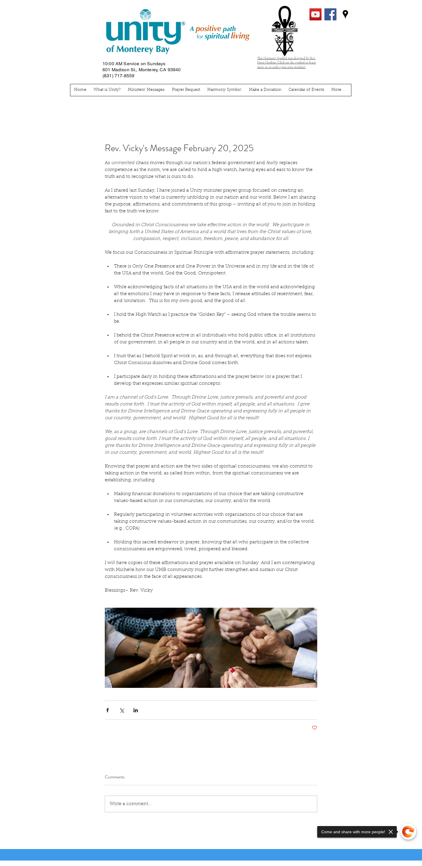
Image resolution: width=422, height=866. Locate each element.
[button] (339, 90)
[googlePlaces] (345, 14)
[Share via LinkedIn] (135, 710)
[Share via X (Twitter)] (121, 710)
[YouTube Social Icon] (315, 14)
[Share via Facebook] (107, 710)
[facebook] (330, 14)
